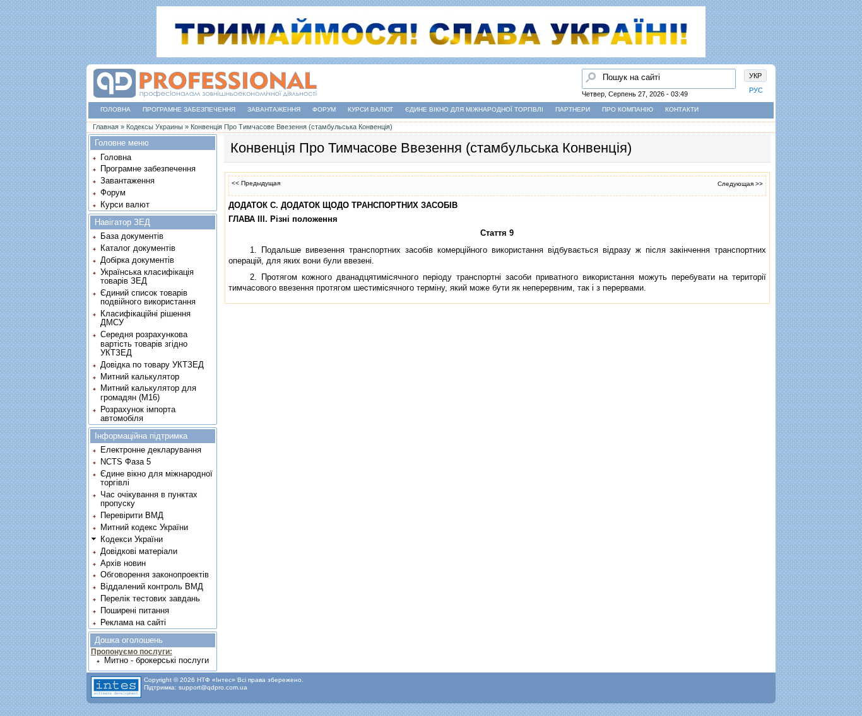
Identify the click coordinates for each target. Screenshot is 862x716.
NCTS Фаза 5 (125, 461)
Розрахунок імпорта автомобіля (137, 414)
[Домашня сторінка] (205, 98)
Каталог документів (137, 248)
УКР (755, 75)
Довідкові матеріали (138, 551)
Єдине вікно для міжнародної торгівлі (474, 109)
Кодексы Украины (154, 126)
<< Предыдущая (256, 183)
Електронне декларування (150, 449)
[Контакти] (13, 132)
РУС (756, 90)
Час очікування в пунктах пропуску (149, 499)
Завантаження (273, 109)
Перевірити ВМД (131, 515)
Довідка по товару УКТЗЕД (152, 364)
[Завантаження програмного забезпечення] (13, 84)
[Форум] (13, 108)
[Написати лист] (13, 155)
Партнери (572, 109)
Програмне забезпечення (189, 109)
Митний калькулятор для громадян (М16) (148, 392)
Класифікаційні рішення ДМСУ (145, 318)
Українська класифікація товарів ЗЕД (147, 276)
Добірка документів (137, 260)
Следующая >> (740, 183)
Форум (324, 109)
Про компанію (627, 109)
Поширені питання (134, 610)
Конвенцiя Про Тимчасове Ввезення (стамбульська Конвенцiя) (292, 126)
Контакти (682, 109)
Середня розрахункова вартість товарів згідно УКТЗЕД (143, 343)
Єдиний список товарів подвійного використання (148, 297)
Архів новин (123, 563)
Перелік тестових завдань (150, 598)
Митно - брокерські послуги (156, 660)
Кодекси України (131, 539)
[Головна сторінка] (13, 60)
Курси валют (370, 109)
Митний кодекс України (144, 527)
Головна (115, 109)
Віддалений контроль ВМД (151, 586)
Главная (106, 126)
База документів (131, 236)
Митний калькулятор (139, 376)
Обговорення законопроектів (154, 574)
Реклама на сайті (133, 622)
